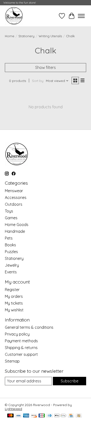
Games (11, 217)
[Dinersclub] (49, 416)
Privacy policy (17, 334)
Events (11, 272)
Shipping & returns (21, 347)
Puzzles (11, 251)
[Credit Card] (71, 416)
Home (9, 36)
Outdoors (13, 204)
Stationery (26, 36)
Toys (9, 211)
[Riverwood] (14, 16)
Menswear (14, 190)
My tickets (14, 303)
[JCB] (42, 416)
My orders (14, 296)
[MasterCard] (10, 416)
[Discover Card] (34, 416)
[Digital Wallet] (60, 416)
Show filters (45, 67)
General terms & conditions (29, 327)
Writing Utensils (50, 36)
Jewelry (12, 265)
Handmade (15, 231)
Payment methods (21, 340)
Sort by (37, 81)
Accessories (15, 197)
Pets (9, 238)
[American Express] (26, 416)
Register (12, 289)
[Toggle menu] (81, 16)
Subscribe (69, 381)
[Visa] (18, 416)
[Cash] (79, 416)
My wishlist (14, 309)
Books (10, 244)
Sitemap (12, 361)
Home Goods (16, 224)
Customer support (21, 354)
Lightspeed (13, 409)
